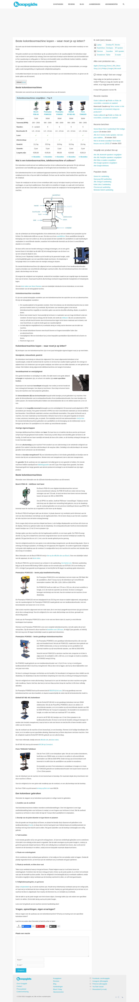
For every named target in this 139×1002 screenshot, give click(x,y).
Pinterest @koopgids (99, 984)
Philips (104, 68)
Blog (82, 4)
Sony (95, 68)
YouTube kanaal (97, 986)
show (23, 82)
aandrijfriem (61, 236)
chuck (31, 825)
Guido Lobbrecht (99, 100)
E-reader (118, 55)
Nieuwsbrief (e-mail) (99, 989)
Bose (118, 66)
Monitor (117, 45)
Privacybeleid (21, 989)
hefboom (65, 318)
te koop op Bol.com (43, 788)
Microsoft (117, 68)
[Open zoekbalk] (123, 4)
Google (110, 68)
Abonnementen (111, 4)
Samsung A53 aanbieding (102, 179)
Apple (96, 66)
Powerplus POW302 (59, 113)
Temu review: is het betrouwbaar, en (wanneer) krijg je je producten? (109, 109)
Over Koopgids (22, 983)
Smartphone (101, 55)
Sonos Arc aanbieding (101, 176)
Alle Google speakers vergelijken (105, 163)
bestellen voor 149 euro (55, 629)
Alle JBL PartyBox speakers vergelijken (108, 157)
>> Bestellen (35, 157)
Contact (19, 986)
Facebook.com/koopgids (101, 978)
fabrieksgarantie (43, 464)
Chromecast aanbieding (102, 187)
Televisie (100, 51)
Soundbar (109, 51)
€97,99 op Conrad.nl (45, 744)
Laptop (99, 45)
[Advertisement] (69, 22)
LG (100, 68)
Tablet (108, 55)
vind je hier (80, 418)
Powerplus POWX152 (48, 113)
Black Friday (57, 989)
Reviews (71, 4)
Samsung (102, 66)
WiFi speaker (119, 51)
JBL (114, 66)
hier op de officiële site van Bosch (58, 555)
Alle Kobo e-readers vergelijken (105, 160)
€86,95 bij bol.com (55, 690)
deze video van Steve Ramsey (31, 286)
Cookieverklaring (22, 992)
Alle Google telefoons (101, 166)
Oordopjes (109, 48)
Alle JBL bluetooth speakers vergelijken (107, 155)
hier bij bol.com (66, 563)
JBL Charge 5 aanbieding (102, 182)
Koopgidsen (58, 4)
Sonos (109, 66)
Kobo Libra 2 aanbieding (102, 184)
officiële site (44, 740)
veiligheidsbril (24, 887)
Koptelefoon (101, 48)
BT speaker (119, 48)
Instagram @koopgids (100, 981)
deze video (36, 558)
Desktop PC (110, 45)
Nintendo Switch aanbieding (103, 190)
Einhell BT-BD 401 (71, 113)
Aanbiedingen (94, 4)
